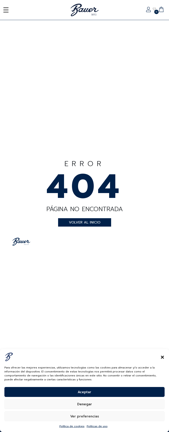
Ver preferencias (84, 416)
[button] (162, 357)
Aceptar (84, 392)
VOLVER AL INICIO (84, 222)
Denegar (84, 404)
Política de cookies (71, 426)
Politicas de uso (97, 426)
